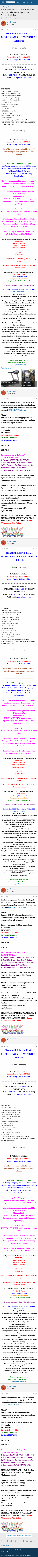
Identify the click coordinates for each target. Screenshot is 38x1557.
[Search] (36, 2)
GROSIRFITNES (19, 292)
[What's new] (32, 2)
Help (31, 1550)
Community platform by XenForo (17, 1555)
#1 (36, 29)
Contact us (4, 1550)
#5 (36, 1046)
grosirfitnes (5, 18)
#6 (36, 1394)
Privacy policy (24, 1550)
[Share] (33, 29)
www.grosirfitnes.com (19, 364)
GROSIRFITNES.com (17, 410)
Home (3, 1551)
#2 (36, 399)
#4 (36, 896)
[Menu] (2, 2)
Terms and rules (14, 1550)
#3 (36, 549)
